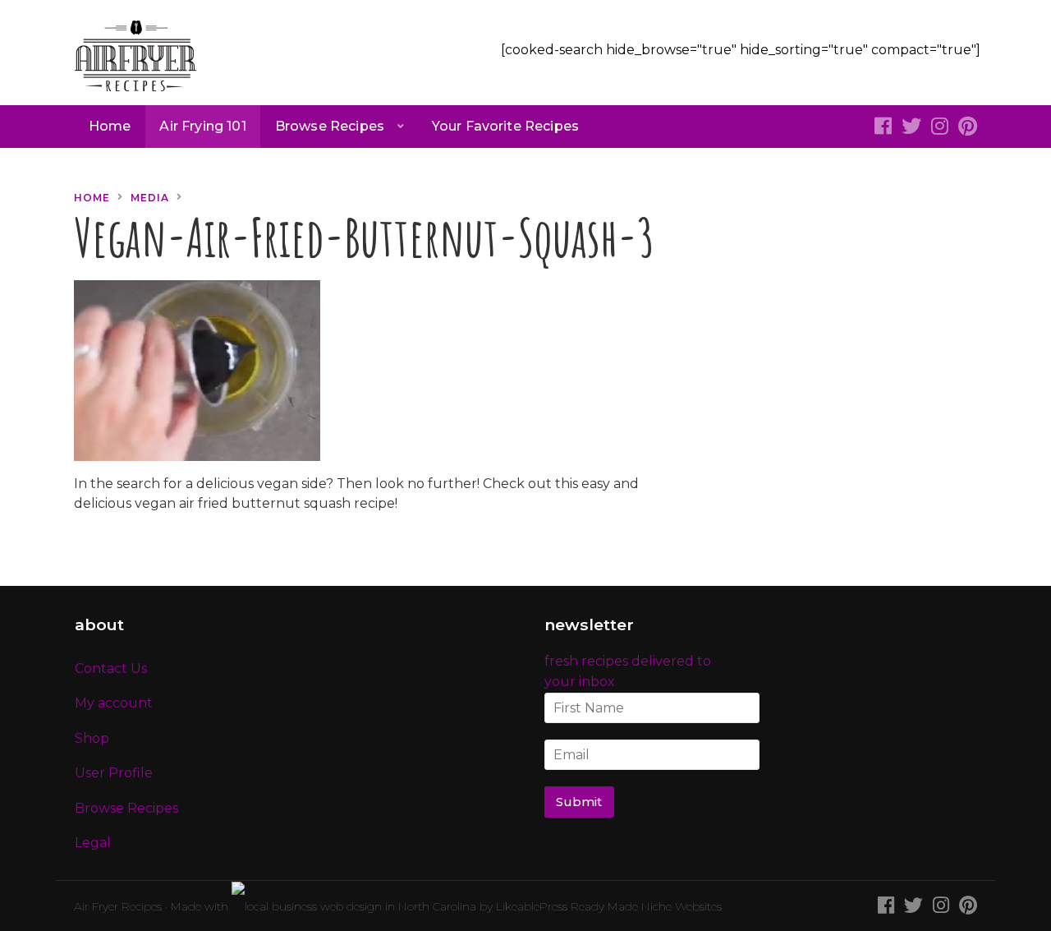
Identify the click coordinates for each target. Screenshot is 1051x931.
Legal (93, 842)
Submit (579, 802)
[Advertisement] (841, 290)
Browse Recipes (329, 126)
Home (110, 126)
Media (150, 197)
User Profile (114, 773)
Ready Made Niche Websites (646, 906)
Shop (92, 738)
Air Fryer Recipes (118, 906)
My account (114, 703)
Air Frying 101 (202, 126)
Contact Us (111, 668)
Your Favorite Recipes (505, 126)
